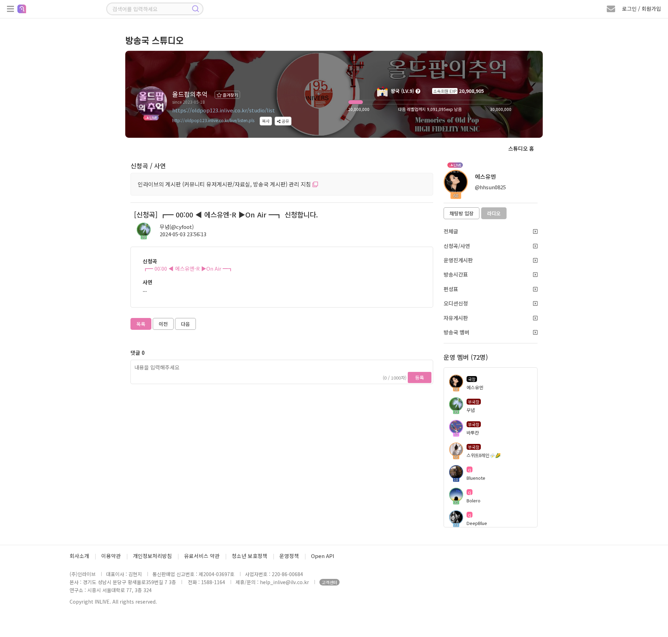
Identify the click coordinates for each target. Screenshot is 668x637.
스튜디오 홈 (521, 148)
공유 (284, 121)
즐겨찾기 (230, 95)
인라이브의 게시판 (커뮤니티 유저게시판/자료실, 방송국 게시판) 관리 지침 (225, 184)
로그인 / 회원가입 (641, 8)
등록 (419, 377)
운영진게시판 (458, 260)
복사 (266, 121)
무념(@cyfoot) (177, 226)
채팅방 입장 (462, 213)
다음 (185, 323)
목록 (140, 323)
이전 (163, 323)
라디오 (494, 213)
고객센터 (329, 582)
